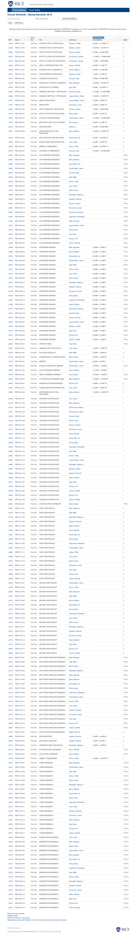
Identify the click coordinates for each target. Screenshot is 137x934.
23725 (11, 811)
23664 (11, 65)
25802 (11, 574)
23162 (11, 771)
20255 (11, 837)
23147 (11, 412)
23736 (11, 885)
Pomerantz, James (75, 105)
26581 (11, 131)
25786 (11, 142)
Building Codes (12, 916)
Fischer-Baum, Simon (76, 118)
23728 (11, 850)
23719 (11, 714)
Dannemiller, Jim (74, 138)
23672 (11, 230)
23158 (11, 666)
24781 (11, 899)
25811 (11, 833)
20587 (11, 155)
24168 (11, 118)
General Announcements (15, 913)
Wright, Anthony (74, 732)
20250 (11, 370)
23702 (11, 605)
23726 (11, 815)
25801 (11, 499)
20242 (11, 52)
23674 (11, 313)
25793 (11, 335)
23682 (11, 447)
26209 (11, 383)
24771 (11, 482)
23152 (11, 513)
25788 (11, 146)
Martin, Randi (73, 190)
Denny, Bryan (73, 113)
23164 (11, 780)
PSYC (17, 43)
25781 (11, 100)
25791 (11, 238)
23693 (11, 543)
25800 (11, 495)
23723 (11, 802)
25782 (11, 122)
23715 (11, 697)
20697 (11, 203)
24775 (11, 732)
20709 (11, 504)
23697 (11, 561)
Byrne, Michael (74, 131)
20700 (11, 256)
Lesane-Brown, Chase (76, 96)
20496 (11, 399)
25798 (11, 486)
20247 (11, 348)
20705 (11, 287)
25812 (11, 903)
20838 (11, 260)
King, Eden (72, 87)
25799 (11, 491)
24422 (11, 326)
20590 (11, 181)
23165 (11, 785)
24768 (11, 374)
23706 (11, 622)
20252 (11, 583)
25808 (11, 736)
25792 (11, 243)
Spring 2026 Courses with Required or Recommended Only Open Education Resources (37, 920)
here (80, 31)
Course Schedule (19, 10)
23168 (11, 846)
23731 (11, 864)
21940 (11, 78)
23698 (11, 565)
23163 (11, 776)
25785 (11, 138)
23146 (11, 407)
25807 (11, 728)
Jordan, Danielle (74, 65)
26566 (11, 70)
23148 (11, 416)
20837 (11, 173)
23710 (11, 640)
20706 (11, 291)
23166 (11, 842)
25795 (11, 352)
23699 (11, 592)
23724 (11, 806)
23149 (11, 420)
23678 (11, 434)
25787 (11, 388)
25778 (11, 61)
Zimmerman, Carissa (76, 56)
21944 (11, 221)
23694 (11, 548)
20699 (11, 252)
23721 (11, 793)
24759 (11, 113)
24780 (11, 824)
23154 (11, 521)
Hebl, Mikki (72, 177)
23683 (11, 451)
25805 (11, 653)
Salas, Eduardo (74, 221)
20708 (11, 295)
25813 (11, 907)
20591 (11, 190)
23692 (11, 539)
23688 (11, 473)
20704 (11, 282)
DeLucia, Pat (73, 238)
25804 (11, 649)
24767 (11, 331)
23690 (11, 530)
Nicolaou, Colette (75, 43)
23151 (11, 429)
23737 (11, 890)
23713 (11, 688)
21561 (11, 105)
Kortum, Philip (73, 146)
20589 (11, 177)
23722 (11, 798)
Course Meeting (97, 40)
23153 (11, 517)
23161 (11, 767)
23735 (11, 881)
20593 (11, 208)
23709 (11, 635)
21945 (11, 300)
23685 (11, 460)
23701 (11, 600)
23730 (11, 859)
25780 (11, 83)
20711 (11, 749)
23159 (11, 670)
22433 (11, 127)
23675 (11, 317)
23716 (11, 701)
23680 (11, 442)
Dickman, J (73, 127)
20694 (11, 159)
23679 (11, 438)
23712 (11, 684)
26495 (11, 92)
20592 (11, 195)
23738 (11, 894)
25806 (11, 723)
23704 (11, 613)
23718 (11, 710)
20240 (11, 43)
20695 (11, 186)
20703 (11, 278)
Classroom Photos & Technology (18, 918)
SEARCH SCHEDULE (69, 18)
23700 (11, 596)
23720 (11, 789)
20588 (11, 164)
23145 (11, 403)
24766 (11, 234)
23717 (11, 706)
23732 (11, 868)
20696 (11, 199)
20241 (11, 56)
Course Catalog (34, 10)
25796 (11, 357)
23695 (11, 552)
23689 (11, 477)
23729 (11, 855)
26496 (11, 96)
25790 (11, 151)
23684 (11, 456)
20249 (11, 379)
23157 (11, 662)
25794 (11, 339)
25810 (11, 828)
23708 (11, 631)
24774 (11, 719)
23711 (11, 679)
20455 (11, 48)
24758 (11, 87)
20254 (11, 763)
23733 (11, 872)
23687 (11, 469)
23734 (11, 877)
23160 (11, 675)
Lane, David (73, 142)
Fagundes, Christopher (77, 216)
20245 (11, 265)
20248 (11, 366)
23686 (11, 464)
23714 (11, 692)
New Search (19, 23)
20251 (11, 508)
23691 (11, 535)
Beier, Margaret (74, 83)
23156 (11, 587)
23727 (11, 820)
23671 (11, 225)
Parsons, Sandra (74, 52)
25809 (11, 741)
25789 (11, 758)
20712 (11, 754)
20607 (11, 212)
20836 (11, 168)
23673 (11, 309)
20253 (11, 657)
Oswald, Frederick (75, 199)
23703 (11, 609)
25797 (11, 361)
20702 (11, 274)
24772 (11, 570)
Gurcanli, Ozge (74, 78)
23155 (11, 526)
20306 (11, 109)
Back (10, 23)
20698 (11, 247)
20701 (11, 269)
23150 (11, 425)
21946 (11, 304)
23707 (11, 627)
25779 (11, 74)
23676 (11, 322)
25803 (11, 578)
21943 (11, 216)
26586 (11, 392)
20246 (11, 344)
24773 (11, 644)
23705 (11, 618)
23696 (11, 556)
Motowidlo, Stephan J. (76, 195)
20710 (11, 745)
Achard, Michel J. (75, 70)
